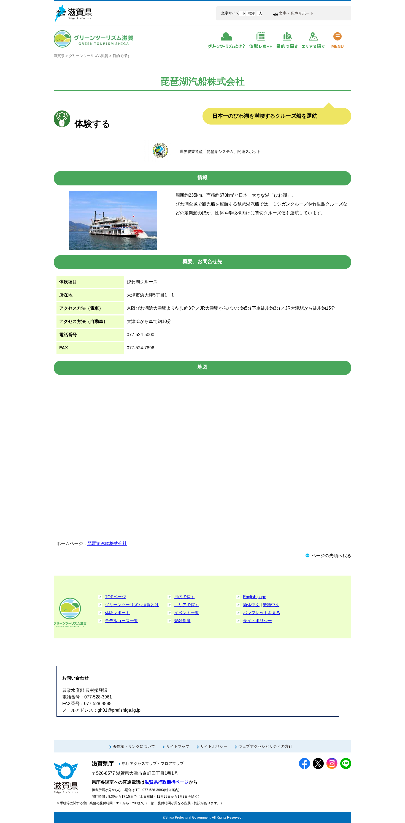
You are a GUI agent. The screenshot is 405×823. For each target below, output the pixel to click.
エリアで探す (186, 604)
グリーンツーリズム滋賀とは (132, 604)
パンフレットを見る (261, 612)
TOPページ (115, 596)
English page (254, 596)
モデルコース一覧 (121, 620)
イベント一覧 (186, 612)
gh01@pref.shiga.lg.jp (119, 710)
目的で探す (122, 56)
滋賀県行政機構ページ (167, 782)
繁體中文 (271, 604)
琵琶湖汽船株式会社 (107, 543)
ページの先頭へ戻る (331, 555)
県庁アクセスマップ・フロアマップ (153, 763)
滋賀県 (59, 56)
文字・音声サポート (296, 13)
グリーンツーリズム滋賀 (88, 56)
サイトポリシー (257, 620)
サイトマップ (177, 746)
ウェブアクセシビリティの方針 (265, 746)
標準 (251, 13)
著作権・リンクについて (134, 746)
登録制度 (182, 620)
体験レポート (117, 612)
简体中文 (251, 604)
